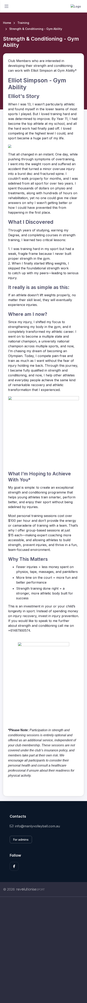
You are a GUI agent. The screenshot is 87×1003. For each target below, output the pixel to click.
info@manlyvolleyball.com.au (37, 826)
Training (23, 22)
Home (7, 22)
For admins (21, 839)
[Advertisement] (43, 949)
